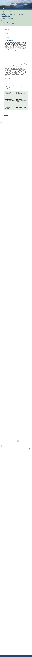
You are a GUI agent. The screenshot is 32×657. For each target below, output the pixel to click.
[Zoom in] (31, 121)
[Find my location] (1, 118)
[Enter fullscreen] (31, 120)
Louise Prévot (7, 22)
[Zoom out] (31, 123)
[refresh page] (1, 121)
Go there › (8, 37)
